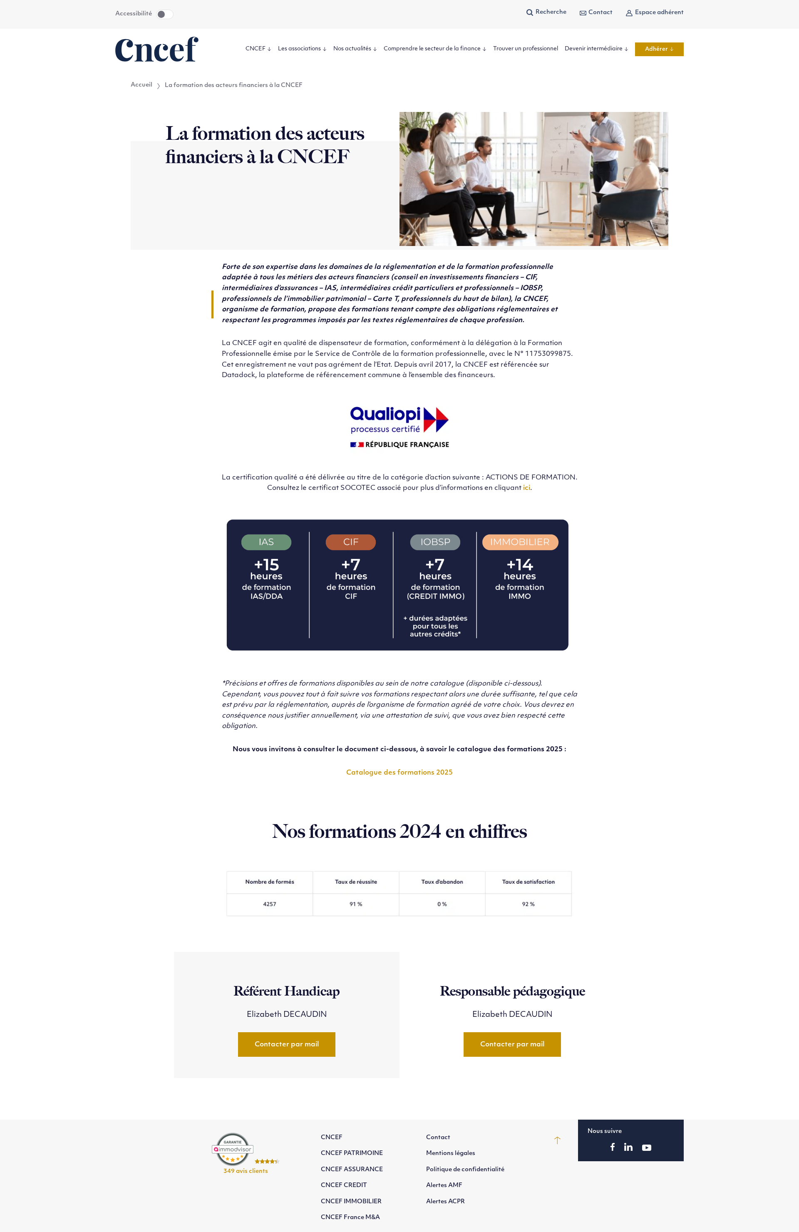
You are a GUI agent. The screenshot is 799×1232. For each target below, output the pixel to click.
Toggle (165, 14)
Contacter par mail (287, 1044)
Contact (600, 13)
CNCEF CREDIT (344, 1185)
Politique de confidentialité (465, 1170)
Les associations (299, 49)
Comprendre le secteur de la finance (432, 49)
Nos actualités (352, 49)
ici (526, 488)
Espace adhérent (659, 13)
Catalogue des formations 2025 (399, 773)
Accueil (141, 85)
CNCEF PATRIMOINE (352, 1153)
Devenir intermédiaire (594, 49)
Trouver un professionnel (525, 49)
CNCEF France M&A (350, 1218)
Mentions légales (450, 1153)
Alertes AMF (444, 1185)
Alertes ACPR (445, 1202)
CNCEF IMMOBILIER (351, 1202)
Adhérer (656, 49)
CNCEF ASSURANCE (352, 1170)
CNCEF (256, 49)
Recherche (551, 12)
